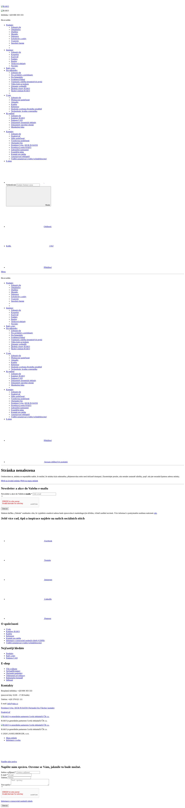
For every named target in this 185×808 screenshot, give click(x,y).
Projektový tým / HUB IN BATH (14, 708)
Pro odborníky (11, 70)
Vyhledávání (11, 185)
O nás (8, 95)
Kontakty (9, 132)
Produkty (9, 653)
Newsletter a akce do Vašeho (16, 494)
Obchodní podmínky (14, 673)
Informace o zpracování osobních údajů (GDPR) (25, 640)
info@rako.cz (12, 704)
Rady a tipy (10, 68)
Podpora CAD (12, 658)
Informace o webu (13, 740)
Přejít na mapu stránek (29, 481)
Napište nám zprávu (9, 762)
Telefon (4, 778)
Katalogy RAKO (13, 631)
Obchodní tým (34, 708)
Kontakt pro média (13, 638)
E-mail (4, 775)
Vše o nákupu (11, 669)
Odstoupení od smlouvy (15, 675)
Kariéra (9, 634)
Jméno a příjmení (8, 772)
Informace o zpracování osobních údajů (16, 801)
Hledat (47, 205)
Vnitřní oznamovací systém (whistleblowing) (24, 643)
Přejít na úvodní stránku (10, 481)
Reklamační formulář (14, 678)
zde (155, 513)
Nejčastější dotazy (13, 671)
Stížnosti (9, 680)
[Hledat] (44, 182)
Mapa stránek (11, 738)
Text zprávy (6, 785)
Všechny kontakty (47, 708)
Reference (10, 636)
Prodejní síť (5, 712)
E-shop (9, 161)
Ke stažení (10, 113)
